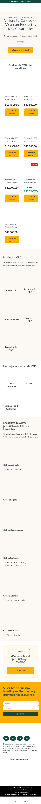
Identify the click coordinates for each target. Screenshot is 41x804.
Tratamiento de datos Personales (22, 788)
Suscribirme (20, 714)
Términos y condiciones (22, 792)
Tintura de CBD (11, 319)
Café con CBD (11, 290)
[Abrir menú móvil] (4, 7)
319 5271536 (22, 671)
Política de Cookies (22, 790)
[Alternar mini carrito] (37, 7)
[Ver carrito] (26, 799)
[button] (12, 112)
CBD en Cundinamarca (13, 530)
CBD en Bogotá (10, 500)
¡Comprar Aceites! (20, 50)
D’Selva (29, 383)
